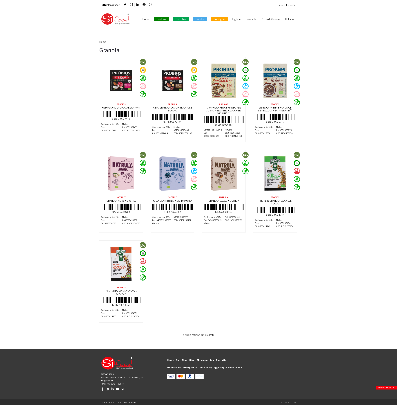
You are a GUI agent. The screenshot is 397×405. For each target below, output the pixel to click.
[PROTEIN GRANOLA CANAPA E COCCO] (275, 173)
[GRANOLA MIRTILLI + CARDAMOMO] (172, 173)
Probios (161, 19)
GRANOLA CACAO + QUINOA (224, 200)
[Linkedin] (137, 5)
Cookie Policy (205, 367)
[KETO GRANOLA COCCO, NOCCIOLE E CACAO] (172, 80)
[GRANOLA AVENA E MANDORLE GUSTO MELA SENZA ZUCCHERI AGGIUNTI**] (224, 80)
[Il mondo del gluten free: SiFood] (115, 19)
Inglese (236, 19)
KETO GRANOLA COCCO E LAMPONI (121, 107)
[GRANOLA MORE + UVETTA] (121, 173)
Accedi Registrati (287, 5)
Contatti (221, 360)
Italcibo (289, 19)
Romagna (219, 19)
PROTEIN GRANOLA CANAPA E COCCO (275, 202)
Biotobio (181, 19)
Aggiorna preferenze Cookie (228, 367)
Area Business (174, 367)
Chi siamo (202, 360)
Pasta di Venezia (270, 19)
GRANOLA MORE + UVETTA (121, 200)
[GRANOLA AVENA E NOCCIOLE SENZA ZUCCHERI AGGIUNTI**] (275, 80)
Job (212, 360)
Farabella (251, 19)
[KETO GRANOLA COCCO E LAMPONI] (121, 80)
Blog (192, 360)
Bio (178, 360)
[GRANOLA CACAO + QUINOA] (224, 173)
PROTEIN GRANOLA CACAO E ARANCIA (121, 292)
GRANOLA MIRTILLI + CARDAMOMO (172, 200)
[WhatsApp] (150, 5)
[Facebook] (125, 5)
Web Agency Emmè (288, 402)
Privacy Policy (190, 367)
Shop (184, 360)
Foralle (200, 19)
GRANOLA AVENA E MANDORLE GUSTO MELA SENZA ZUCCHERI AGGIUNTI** (223, 110)
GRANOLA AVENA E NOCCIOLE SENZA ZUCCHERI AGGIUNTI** (275, 109)
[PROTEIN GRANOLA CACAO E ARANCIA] (121, 264)
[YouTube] (144, 5)
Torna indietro (386, 387)
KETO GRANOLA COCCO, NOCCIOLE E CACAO (172, 109)
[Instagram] (131, 5)
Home (145, 19)
